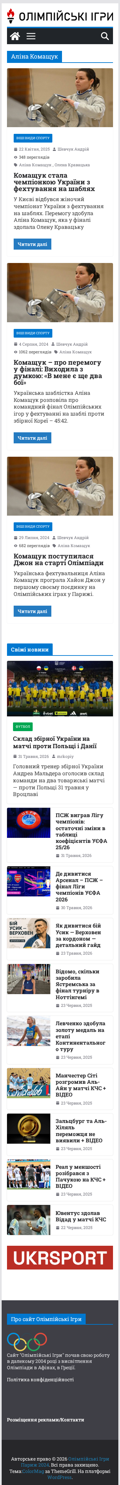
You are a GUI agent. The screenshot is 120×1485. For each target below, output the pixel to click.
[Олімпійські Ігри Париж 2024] (15, 36)
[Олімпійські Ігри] (27, 1334)
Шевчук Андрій (73, 149)
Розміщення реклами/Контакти (45, 1419)
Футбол (23, 726)
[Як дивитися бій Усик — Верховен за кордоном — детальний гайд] (28, 939)
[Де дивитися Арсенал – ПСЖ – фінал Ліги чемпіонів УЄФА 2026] (28, 890)
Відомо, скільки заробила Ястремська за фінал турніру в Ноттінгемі (77, 984)
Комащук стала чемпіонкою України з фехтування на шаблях (54, 182)
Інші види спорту (33, 138)
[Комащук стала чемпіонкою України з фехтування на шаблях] (60, 97)
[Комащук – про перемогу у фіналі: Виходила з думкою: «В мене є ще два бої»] (60, 292)
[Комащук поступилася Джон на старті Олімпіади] (60, 486)
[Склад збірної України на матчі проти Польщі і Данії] (60, 689)
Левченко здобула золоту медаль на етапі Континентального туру (81, 1036)
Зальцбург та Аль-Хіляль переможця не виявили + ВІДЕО (81, 1130)
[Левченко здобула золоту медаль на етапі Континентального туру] (28, 1040)
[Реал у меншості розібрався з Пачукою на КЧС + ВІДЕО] (28, 1180)
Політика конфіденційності (40, 1379)
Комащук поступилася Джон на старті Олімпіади (59, 559)
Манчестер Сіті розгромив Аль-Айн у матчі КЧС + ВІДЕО (81, 1085)
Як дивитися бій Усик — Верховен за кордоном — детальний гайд (78, 935)
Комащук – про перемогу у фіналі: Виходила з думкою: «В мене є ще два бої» (58, 372)
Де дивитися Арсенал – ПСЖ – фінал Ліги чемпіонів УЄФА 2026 (79, 886)
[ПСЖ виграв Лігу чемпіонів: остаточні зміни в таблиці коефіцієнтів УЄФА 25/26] (28, 835)
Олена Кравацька (72, 164)
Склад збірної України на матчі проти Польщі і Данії (55, 742)
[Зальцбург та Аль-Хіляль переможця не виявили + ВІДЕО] (28, 1134)
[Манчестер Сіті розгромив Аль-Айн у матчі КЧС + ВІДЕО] (28, 1089)
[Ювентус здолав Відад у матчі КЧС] (28, 1220)
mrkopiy (65, 756)
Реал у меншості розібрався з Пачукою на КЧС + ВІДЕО (81, 1176)
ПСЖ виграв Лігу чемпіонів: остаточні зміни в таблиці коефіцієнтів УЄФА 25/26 (81, 831)
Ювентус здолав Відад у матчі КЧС (81, 1216)
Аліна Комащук (35, 164)
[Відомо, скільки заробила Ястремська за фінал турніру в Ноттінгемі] (28, 988)
